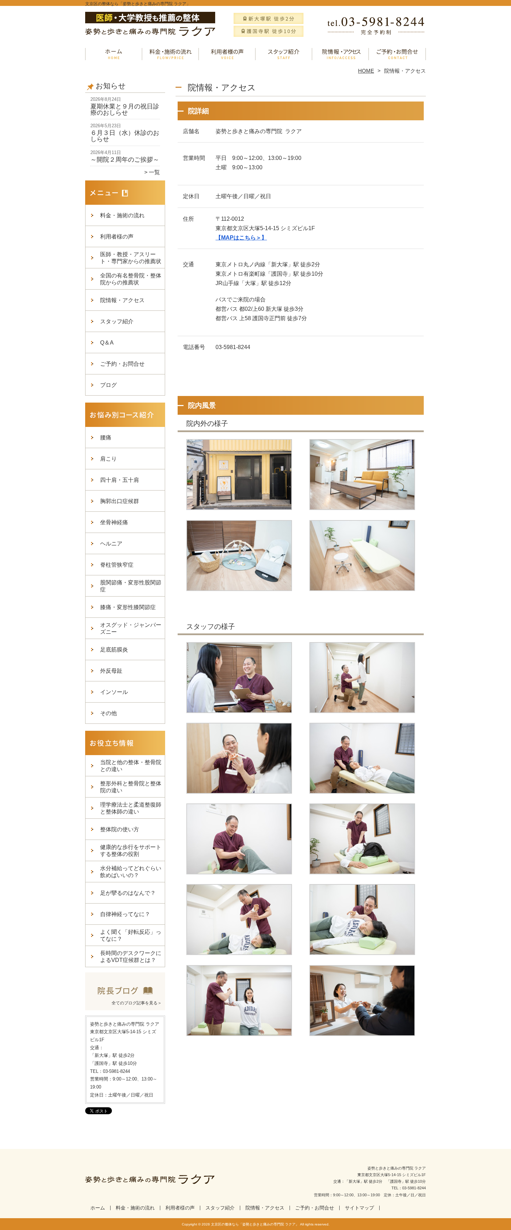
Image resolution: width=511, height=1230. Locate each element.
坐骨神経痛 (114, 522)
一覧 (154, 172)
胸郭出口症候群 (119, 501)
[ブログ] (125, 994)
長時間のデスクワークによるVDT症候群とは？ (130, 956)
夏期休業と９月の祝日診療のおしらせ (124, 109)
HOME (366, 71)
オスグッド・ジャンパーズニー (130, 628)
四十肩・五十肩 (119, 480)
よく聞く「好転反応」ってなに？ (130, 935)
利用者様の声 (227, 54)
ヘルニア (111, 544)
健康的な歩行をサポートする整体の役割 (130, 850)
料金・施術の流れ (170, 54)
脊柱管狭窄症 (116, 565)
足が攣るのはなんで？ (128, 893)
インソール (114, 692)
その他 (108, 713)
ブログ (108, 385)
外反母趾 (111, 671)
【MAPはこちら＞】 (241, 238)
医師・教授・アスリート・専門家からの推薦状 (130, 257)
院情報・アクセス (340, 54)
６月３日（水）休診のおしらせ (124, 136)
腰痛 (105, 437)
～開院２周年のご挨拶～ (124, 159)
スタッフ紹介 (284, 54)
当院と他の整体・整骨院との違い (130, 765)
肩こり (108, 459)
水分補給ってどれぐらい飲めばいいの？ (130, 871)
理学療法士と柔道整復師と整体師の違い (130, 808)
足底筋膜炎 (114, 650)
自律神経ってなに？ (125, 914)
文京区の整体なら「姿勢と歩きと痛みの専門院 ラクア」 (255, 1224)
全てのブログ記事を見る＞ (137, 1003)
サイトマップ (359, 1208)
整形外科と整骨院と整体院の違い (130, 786)
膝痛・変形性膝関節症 (128, 607)
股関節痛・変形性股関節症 (130, 586)
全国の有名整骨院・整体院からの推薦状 (130, 279)
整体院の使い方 (119, 829)
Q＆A (107, 343)
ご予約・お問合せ (397, 54)
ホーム (113, 54)
